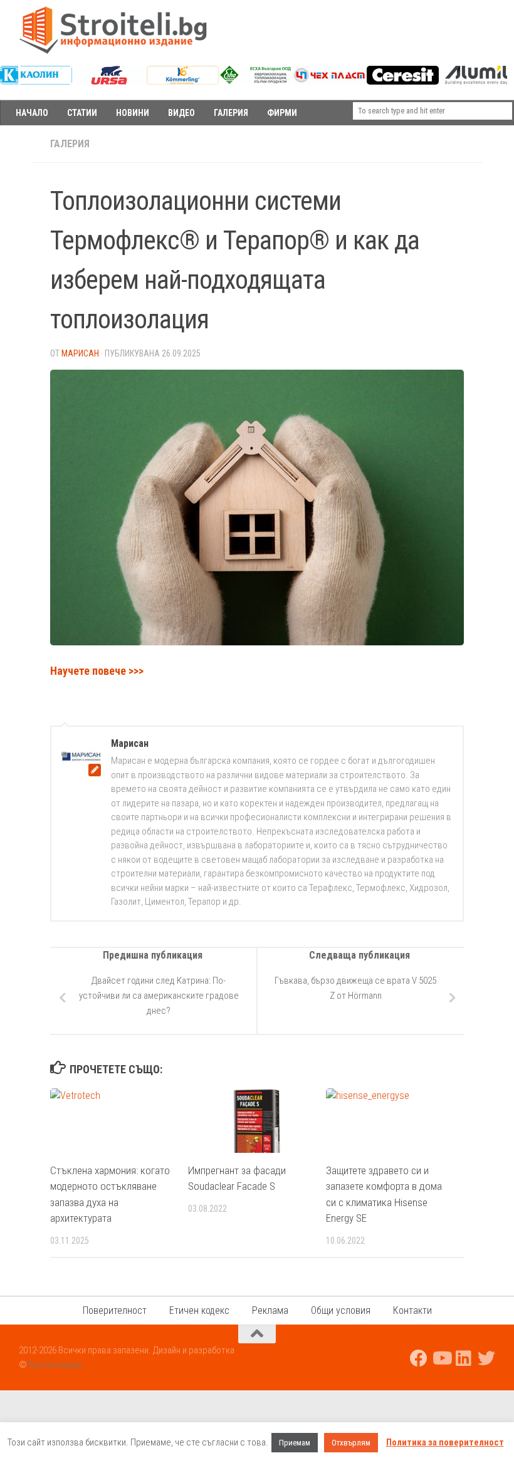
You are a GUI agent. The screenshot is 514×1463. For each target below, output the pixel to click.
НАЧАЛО (32, 113)
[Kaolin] (36, 81)
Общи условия (340, 1310)
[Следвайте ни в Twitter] (486, 1358)
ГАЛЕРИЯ (231, 113)
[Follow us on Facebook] (418, 1358)
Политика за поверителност (445, 1442)
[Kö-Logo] (183, 81)
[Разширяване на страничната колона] (15, 144)
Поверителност (115, 1310)
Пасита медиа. (55, 1364)
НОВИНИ (132, 113)
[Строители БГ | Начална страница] (113, 30)
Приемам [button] (294, 1442)
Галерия (70, 144)
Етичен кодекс (199, 1310)
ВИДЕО (181, 113)
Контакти (412, 1310)
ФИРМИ (282, 113)
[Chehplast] (329, 81)
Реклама (270, 1310)
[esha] (256, 80)
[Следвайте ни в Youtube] (441, 1358)
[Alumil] (476, 81)
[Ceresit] (403, 81)
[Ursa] (109, 81)
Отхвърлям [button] (351, 1442)
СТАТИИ (82, 113)
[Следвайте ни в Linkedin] (464, 1358)
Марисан (80, 353)
